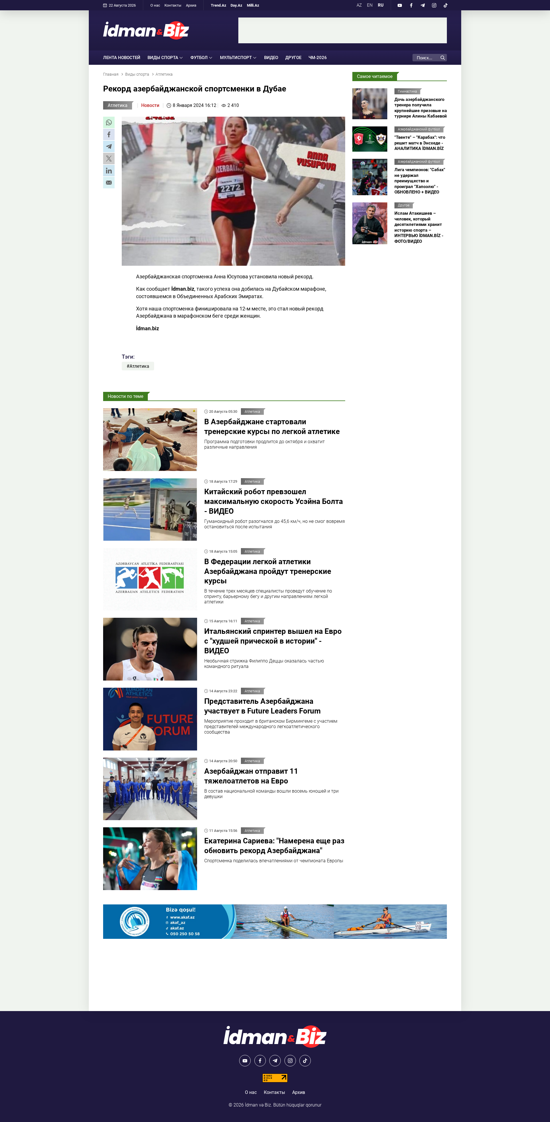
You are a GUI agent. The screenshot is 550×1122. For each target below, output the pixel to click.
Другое (293, 57)
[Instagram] (434, 5)
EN (370, 5)
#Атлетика (138, 366)
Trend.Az (218, 5)
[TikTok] (445, 5)
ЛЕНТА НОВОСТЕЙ (121, 57)
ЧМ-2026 (318, 57)
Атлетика (117, 105)
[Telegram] (422, 5)
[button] (109, 122)
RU (381, 5)
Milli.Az (253, 5)
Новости (150, 105)
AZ (359, 5)
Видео (271, 57)
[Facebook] (411, 5)
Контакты (172, 5)
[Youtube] (399, 5)
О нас (155, 5)
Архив (191, 5)
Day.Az (236, 5)
